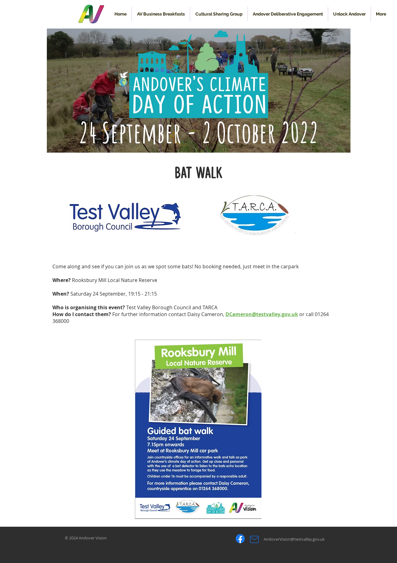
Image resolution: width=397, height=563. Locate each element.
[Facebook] (240, 539)
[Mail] (254, 539)
